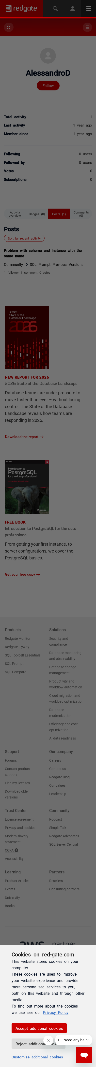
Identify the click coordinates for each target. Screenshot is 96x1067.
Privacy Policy (55, 1012)
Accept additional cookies (39, 1028)
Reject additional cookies (39, 1044)
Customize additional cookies (37, 1057)
